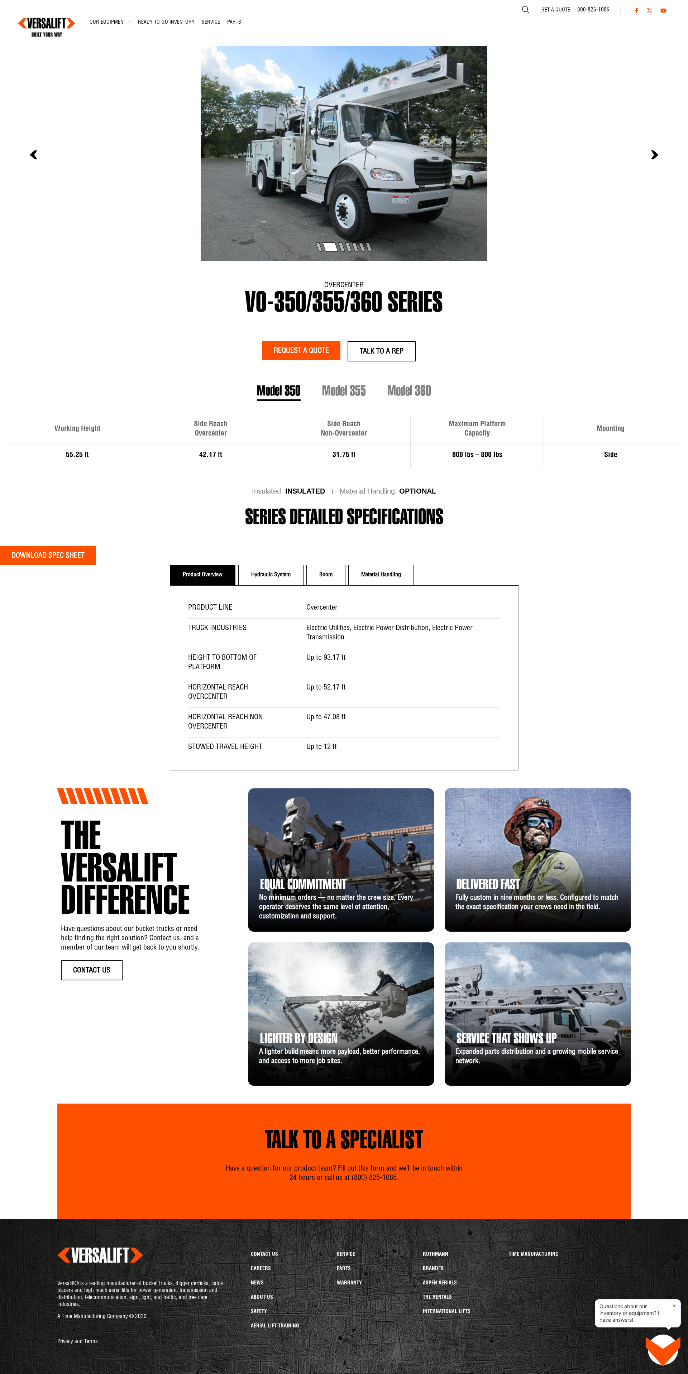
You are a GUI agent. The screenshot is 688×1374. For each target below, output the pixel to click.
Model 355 (344, 392)
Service (346, 1254)
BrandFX (433, 1269)
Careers (261, 1269)
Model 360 (409, 392)
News (257, 1283)
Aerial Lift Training (275, 1326)
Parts (344, 1269)
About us (262, 1297)
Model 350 (279, 392)
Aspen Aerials (440, 1283)
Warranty (349, 1283)
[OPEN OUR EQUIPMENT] (129, 21)
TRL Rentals (437, 1297)
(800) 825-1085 (374, 1178)
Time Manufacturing (534, 1254)
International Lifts (446, 1312)
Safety (259, 1312)
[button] (33, 155)
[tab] (202, 575)
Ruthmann (435, 1254)
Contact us (264, 1254)
